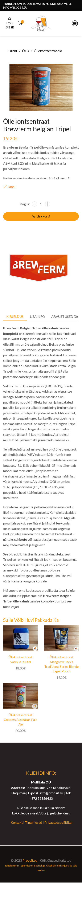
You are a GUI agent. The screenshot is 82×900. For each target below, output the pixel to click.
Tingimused (33, 822)
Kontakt (17, 822)
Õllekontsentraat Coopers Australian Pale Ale (20, 719)
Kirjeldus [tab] (15, 316)
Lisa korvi (43, 216)
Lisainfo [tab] (37, 316)
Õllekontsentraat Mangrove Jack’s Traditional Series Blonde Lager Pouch (61, 664)
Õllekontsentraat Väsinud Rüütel (20, 659)
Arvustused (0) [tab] (64, 316)
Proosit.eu (29, 860)
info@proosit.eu (15, 7)
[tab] (15, 316)
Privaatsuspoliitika (57, 822)
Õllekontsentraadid (48, 51)
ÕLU (25, 51)
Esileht (12, 51)
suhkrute (20, 539)
